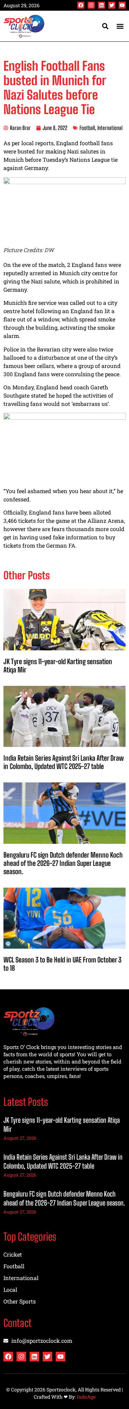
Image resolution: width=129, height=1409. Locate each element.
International (109, 127)
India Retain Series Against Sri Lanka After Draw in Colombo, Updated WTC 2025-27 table (63, 762)
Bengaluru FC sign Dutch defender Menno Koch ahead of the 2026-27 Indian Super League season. (63, 863)
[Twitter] (111, 5)
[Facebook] (80, 5)
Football (87, 127)
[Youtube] (122, 5)
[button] (120, 26)
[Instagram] (91, 5)
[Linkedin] (101, 5)
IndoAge (86, 1396)
